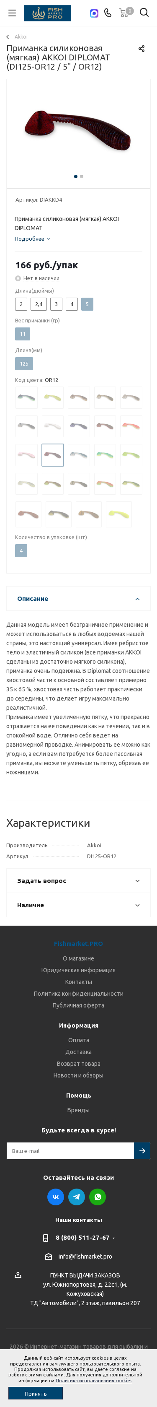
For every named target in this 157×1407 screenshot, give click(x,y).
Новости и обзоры (78, 1075)
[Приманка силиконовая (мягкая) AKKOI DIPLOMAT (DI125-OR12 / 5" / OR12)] (78, 132)
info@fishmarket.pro (85, 1257)
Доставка (78, 1052)
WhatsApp (97, 1197)
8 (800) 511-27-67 (83, 1237)
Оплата (78, 1040)
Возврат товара (78, 1063)
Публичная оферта (78, 1005)
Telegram (76, 1197)
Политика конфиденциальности (79, 993)
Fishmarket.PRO (78, 943)
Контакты (78, 982)
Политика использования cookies (94, 1380)
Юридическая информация (78, 970)
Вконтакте (55, 1197)
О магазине (78, 958)
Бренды (78, 1110)
